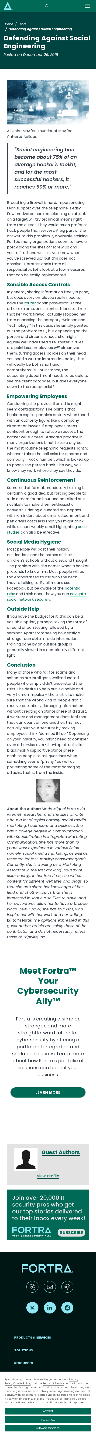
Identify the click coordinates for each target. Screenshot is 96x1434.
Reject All (48, 1419)
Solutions (23, 1350)
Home (8, 24)
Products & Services (32, 1337)
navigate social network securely (46, 596)
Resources (23, 1363)
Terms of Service (53, 1383)
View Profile (48, 1176)
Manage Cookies (48, 1428)
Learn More (48, 1092)
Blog (22, 24)
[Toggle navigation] (88, 5)
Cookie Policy (22, 1383)
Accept (48, 1411)
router (30, 303)
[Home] (8, 5)
